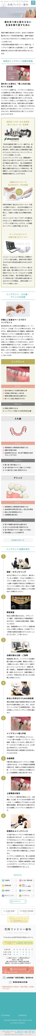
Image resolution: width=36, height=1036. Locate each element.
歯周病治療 (8, 885)
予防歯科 (7, 880)
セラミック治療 (26, 890)
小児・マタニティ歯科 (26, 885)
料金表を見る (17, 540)
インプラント (25, 895)
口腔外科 (7, 890)
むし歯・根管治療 (27, 880)
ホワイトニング (9, 895)
